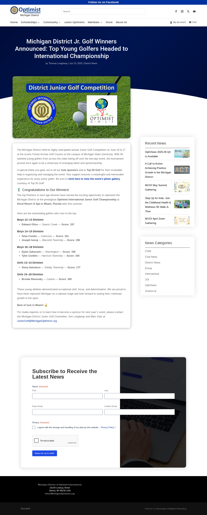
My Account (179, 22)
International (152, 273)
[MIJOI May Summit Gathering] (182, 188)
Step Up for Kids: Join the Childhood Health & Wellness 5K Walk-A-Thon (158, 205)
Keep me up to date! (44, 453)
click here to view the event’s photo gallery (94, 178)
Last (106, 390)
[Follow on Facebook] (176, 11)
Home (14, 22)
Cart (194, 22)
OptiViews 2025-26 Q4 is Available (157, 154)
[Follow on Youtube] (194, 11)
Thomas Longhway (58, 63)
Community (50, 22)
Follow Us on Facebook (103, 2)
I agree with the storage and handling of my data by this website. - (76, 427)
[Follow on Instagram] (182, 11)
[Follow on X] (188, 11)
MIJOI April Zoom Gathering (155, 221)
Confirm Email (110, 406)
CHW (148, 251)
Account (25, 508)
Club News (151, 256)
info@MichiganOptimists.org (60, 493)
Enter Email (37, 406)
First (34, 390)
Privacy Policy (107, 427)
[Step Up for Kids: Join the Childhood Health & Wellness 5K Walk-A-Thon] (182, 205)
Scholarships (29, 22)
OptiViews (151, 285)
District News (90, 63)
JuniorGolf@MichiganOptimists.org (37, 320)
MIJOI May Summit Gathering (156, 187)
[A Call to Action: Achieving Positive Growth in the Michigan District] (182, 170)
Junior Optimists (74, 22)
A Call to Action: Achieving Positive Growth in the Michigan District (158, 170)
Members (93, 22)
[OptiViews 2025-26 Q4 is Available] (182, 154)
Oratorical (150, 291)
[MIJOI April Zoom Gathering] (182, 221)
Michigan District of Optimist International (60, 484)
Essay (148, 268)
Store (109, 22)
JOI (147, 279)
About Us (121, 22)
